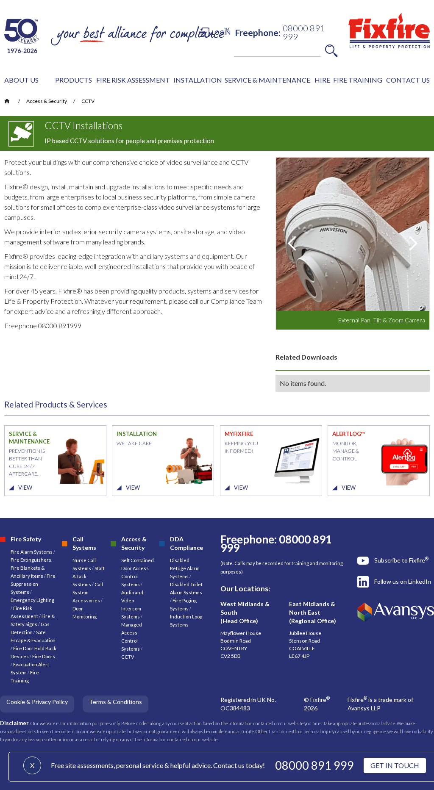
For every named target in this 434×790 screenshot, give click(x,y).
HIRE (322, 80)
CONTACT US (408, 80)
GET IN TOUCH (394, 765)
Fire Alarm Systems (32, 551)
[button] (21, 80)
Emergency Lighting (32, 600)
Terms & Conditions (115, 701)
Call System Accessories (87, 592)
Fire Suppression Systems (33, 584)
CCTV (88, 101)
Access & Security (46, 101)
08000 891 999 (314, 765)
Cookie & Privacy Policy (37, 701)
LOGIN (221, 32)
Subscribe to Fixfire (401, 560)
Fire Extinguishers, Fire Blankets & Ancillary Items (31, 568)
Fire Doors (43, 656)
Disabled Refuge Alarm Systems (185, 568)
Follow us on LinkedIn (402, 581)
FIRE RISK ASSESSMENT (133, 80)
